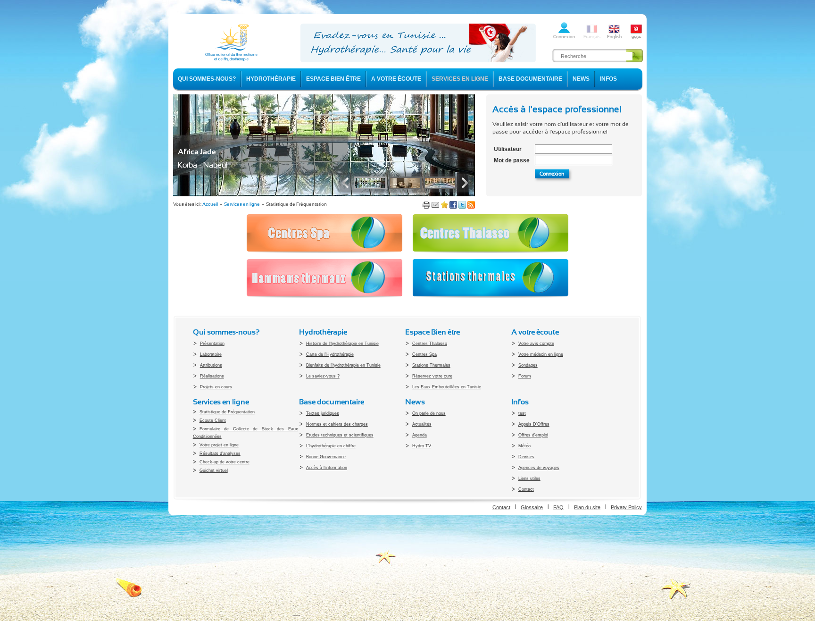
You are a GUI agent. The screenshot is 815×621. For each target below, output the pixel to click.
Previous (347, 182)
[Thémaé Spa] (324, 194)
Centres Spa (424, 354)
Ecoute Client (213, 420)
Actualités (422, 424)
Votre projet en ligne (219, 445)
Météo (524, 446)
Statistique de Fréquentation (227, 412)
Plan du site (587, 507)
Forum (524, 376)
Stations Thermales (431, 365)
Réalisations (212, 376)
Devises (526, 456)
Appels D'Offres (533, 424)
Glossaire (532, 507)
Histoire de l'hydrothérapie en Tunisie (342, 343)
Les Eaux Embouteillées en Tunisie (446, 387)
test (522, 413)
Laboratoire (211, 354)
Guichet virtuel (214, 470)
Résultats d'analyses (220, 453)
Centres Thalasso (429, 343)
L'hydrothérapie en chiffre (331, 446)
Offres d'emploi (533, 435)
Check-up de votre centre (224, 462)
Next (462, 182)
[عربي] (636, 38)
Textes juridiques (322, 413)
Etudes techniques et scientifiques (340, 435)
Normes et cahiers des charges (337, 424)
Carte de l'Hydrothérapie (330, 354)
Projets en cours (216, 387)
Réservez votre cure (432, 376)
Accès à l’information (326, 467)
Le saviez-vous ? (323, 376)
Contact (526, 489)
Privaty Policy (626, 507)
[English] (614, 38)
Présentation (212, 343)
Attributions (211, 365)
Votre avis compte (536, 343)
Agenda (419, 435)
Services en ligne (242, 204)
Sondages (528, 365)
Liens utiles (529, 478)
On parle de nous (429, 413)
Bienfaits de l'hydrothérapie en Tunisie (343, 365)
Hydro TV (421, 446)
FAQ (558, 507)
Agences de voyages (538, 467)
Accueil (210, 204)
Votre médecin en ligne (540, 354)
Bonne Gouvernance (326, 456)
